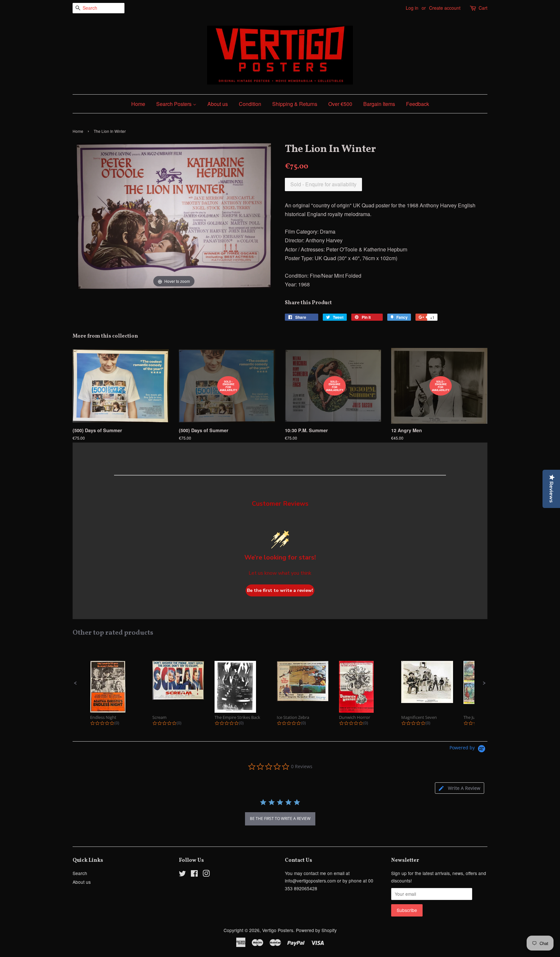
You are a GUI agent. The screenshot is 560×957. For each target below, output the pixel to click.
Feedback (417, 104)
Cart (483, 8)
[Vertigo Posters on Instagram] (206, 874)
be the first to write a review (280, 818)
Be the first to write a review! (280, 590)
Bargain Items (379, 104)
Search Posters (174, 104)
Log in (412, 8)
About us (217, 104)
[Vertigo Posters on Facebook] (194, 874)
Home (138, 104)
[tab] (459, 788)
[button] (75, 683)
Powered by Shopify (316, 930)
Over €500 (340, 104)
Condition (250, 104)
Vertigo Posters (277, 930)
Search (80, 873)
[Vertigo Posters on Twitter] (182, 874)
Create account (445, 8)
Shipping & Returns (294, 104)
